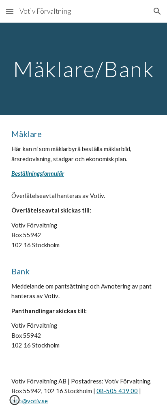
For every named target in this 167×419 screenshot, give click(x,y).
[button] (9, 11)
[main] (83, 69)
